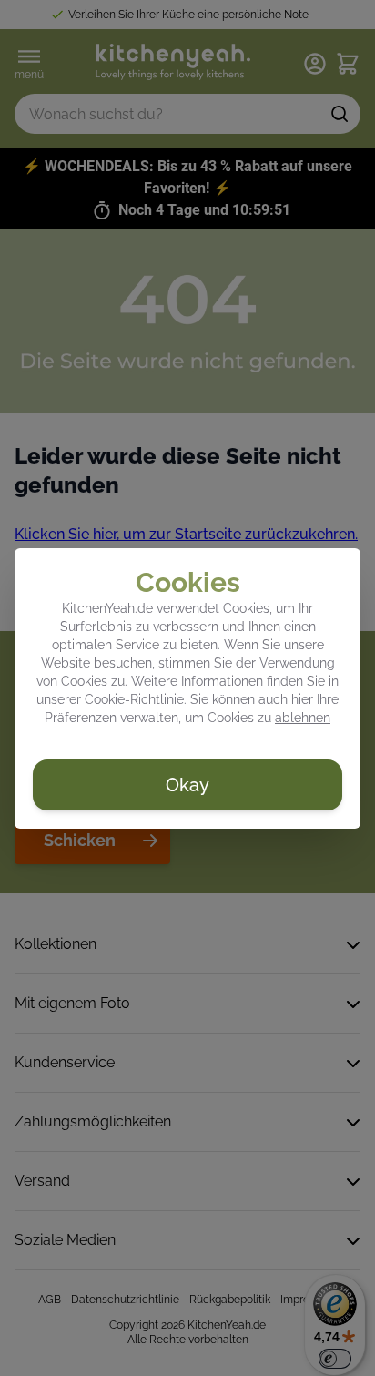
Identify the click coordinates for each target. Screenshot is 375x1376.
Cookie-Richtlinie (134, 699)
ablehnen (302, 717)
